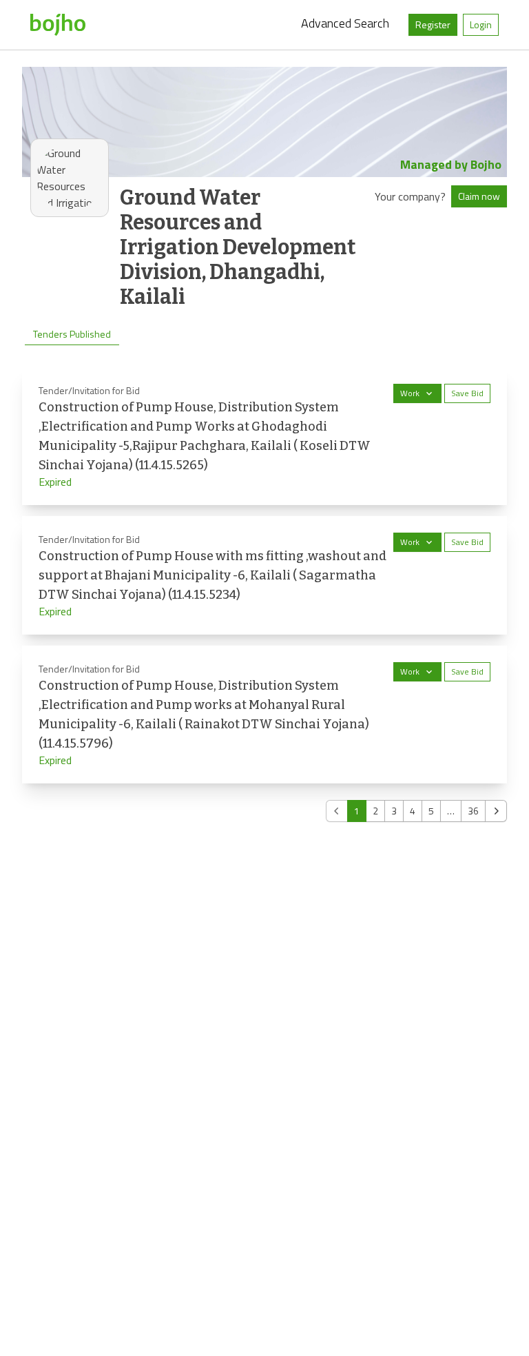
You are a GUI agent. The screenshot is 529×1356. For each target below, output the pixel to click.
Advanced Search (345, 23)
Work (409, 393)
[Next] (496, 811)
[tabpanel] (264, 594)
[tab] (72, 334)
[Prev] (337, 811)
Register (432, 24)
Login (481, 24)
